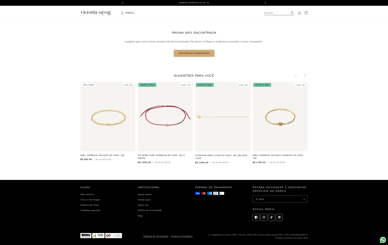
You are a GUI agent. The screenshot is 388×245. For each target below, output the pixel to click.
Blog (140, 215)
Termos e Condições (181, 236)
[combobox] (279, 13)
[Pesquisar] (292, 13)
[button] (128, 13)
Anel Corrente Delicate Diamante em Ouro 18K (278, 156)
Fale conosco (87, 194)
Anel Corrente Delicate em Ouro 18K (102, 155)
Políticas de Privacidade (155, 236)
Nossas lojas (144, 199)
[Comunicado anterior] (122, 2)
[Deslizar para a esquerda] (296, 75)
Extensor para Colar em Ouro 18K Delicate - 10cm (222, 156)
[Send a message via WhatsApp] (382, 239)
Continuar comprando (194, 53)
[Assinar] (303, 199)
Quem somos (145, 194)
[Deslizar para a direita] (305, 75)
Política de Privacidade (150, 210)
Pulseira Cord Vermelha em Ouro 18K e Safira (161, 156)
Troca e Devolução (90, 199)
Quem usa (143, 205)
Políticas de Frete (89, 205)
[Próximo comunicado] (265, 2)
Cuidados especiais (90, 210)
